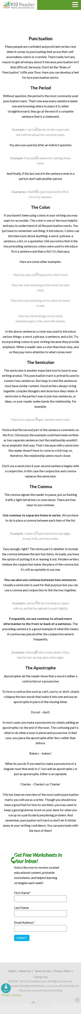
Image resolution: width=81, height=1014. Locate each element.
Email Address (24, 922)
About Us (25, 971)
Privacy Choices (11, 995)
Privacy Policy (62, 971)
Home (12, 971)
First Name (22, 893)
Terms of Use (42, 971)
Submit (22, 938)
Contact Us (40, 977)
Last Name (21, 907)
